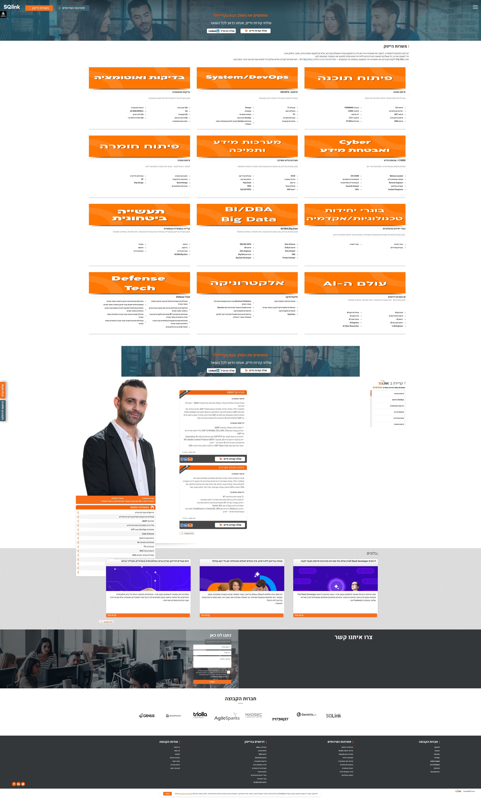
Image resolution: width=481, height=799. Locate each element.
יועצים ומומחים (347, 768)
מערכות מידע (182, 251)
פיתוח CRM (398, 121)
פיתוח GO (399, 107)
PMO (249, 186)
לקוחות (177, 754)
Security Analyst (352, 186)
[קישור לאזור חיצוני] (182, 459)
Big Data (308, 59)
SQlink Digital (435, 761)
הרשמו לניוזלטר (3, 410)
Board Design (182, 182)
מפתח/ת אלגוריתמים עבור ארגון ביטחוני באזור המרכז (123, 304)
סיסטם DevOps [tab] (398, 399)
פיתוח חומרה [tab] (399, 424)
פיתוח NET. (398, 114)
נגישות (3, 16)
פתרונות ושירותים (73, 8)
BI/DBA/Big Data (289, 228)
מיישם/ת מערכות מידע (144, 512)
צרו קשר (177, 751)
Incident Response (395, 189)
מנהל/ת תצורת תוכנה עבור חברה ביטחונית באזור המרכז (125, 315)
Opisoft (437, 747)
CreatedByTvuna (469, 791)
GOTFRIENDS (435, 765)
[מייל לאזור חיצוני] (190, 459)
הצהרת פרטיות (175, 758)
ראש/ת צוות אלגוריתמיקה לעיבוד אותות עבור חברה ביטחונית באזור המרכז (124, 309)
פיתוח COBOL (353, 111)
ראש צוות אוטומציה (180, 121)
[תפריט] (475, 7)
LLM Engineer (397, 326)
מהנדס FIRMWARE (352, 107)
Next (349, 719)
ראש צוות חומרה (181, 176)
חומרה (141, 244)
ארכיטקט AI (354, 316)
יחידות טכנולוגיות (396, 111)
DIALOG (437, 768)
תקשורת (248, 111)
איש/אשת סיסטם (146, 538)
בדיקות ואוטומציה (181, 92)
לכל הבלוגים (108, 622)
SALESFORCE (245, 189)
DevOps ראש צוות (244, 118)
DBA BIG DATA (245, 244)
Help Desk (247, 182)
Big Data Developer (243, 257)
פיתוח (185, 244)
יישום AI (399, 319)
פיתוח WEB (262, 754)
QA (186, 111)
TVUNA (437, 758)
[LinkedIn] (18, 784)
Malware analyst (396, 176)
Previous (132, 719)
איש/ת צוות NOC (147, 550)
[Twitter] (23, 784)
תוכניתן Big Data (244, 254)
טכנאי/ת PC (149, 546)
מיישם (292, 182)
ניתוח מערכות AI (396, 322)
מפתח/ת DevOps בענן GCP (142, 529)
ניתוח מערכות (246, 179)
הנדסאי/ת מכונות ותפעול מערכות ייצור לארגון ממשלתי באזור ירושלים (233, 315)
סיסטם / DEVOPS (289, 92)
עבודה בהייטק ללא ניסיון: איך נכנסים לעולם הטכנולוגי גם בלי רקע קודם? (247, 561)
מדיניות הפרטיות (185, 793)
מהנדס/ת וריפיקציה (180, 179)
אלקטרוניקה (292, 297)
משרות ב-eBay (261, 747)
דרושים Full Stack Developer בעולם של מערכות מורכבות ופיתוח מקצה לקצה (338, 561)
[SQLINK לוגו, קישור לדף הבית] (12, 7)
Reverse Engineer (396, 182)
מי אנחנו (177, 747)
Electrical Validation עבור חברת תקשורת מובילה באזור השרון (232, 302)
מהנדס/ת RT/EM (352, 121)
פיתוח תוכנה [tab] (399, 393)
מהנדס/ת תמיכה (289, 118)
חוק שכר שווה (175, 768)
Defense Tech (183, 297)
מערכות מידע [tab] (399, 418)
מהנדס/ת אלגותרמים (180, 186)
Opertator (291, 314)
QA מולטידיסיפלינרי (135, 118)
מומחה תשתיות (245, 114)
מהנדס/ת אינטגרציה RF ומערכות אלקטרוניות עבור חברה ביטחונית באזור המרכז (168, 315)
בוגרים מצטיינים (397, 247)
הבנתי (168, 793)
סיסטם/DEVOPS (260, 758)
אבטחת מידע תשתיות (351, 179)
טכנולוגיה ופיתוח (347, 747)
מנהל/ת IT (291, 107)
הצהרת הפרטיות (216, 676)
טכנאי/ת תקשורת (288, 121)
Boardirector (435, 772)
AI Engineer (354, 322)
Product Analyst (289, 257)
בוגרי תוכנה (398, 244)
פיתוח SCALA (290, 247)
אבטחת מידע (138, 251)
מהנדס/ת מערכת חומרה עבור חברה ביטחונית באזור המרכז (124, 322)
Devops (248, 107)
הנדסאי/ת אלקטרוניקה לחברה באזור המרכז (279, 307)
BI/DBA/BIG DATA (260, 782)
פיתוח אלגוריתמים (396, 316)
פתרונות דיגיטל (348, 758)
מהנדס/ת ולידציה (136, 176)
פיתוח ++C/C (354, 118)
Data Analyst (290, 251)
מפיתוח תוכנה (325, 59)
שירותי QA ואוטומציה (345, 761)
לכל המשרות (189, 533)
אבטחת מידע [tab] (399, 412)
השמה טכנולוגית (347, 775)
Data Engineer (245, 251)
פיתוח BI (248, 247)
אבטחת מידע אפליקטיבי (349, 182)
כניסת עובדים (175, 765)
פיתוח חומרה (183, 160)
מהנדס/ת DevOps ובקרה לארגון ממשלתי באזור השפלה (233, 122)
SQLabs (437, 754)
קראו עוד (299, 615)
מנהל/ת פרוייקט (245, 176)
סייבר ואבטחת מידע (346, 772)
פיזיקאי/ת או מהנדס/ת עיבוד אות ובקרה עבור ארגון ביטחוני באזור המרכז (168, 309)
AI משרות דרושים (396, 297)
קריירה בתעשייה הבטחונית (177, 228)
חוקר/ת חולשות (397, 186)
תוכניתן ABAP (148, 521)
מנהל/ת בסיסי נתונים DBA (143, 555)
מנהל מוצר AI (354, 319)
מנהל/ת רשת (290, 111)
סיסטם (140, 247)
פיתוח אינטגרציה (396, 118)
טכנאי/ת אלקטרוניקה (287, 311)
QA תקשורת (183, 114)
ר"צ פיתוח (355, 114)
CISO (357, 189)
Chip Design (138, 182)
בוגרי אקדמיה (261, 779)
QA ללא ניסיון (138, 114)
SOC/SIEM (355, 176)
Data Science (290, 244)
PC (294, 114)
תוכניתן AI (399, 312)
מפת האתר (176, 761)
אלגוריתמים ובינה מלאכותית (177, 327)
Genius (437, 751)
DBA (293, 254)
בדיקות (185, 247)
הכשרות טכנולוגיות (346, 765)
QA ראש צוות (182, 107)
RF (142, 179)
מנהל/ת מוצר (290, 186)
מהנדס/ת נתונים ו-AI (145, 542)
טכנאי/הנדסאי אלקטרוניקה (284, 301)
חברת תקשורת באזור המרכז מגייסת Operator (234, 307)
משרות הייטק (40, 8)
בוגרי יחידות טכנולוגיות (394, 228)
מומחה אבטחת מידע (395, 179)
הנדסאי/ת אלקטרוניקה (242, 311)
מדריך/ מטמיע (290, 179)
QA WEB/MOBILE (136, 111)
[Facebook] (14, 784)
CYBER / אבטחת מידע (394, 160)
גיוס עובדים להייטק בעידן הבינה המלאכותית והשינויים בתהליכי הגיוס (155, 561)
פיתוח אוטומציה (137, 107)
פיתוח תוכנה (399, 92)
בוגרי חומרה (354, 244)
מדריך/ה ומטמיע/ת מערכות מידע (140, 525)
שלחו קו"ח (3, 390)
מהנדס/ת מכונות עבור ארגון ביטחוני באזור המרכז (125, 301)
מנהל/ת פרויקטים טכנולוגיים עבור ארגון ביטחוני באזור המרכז (169, 302)
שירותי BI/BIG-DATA (346, 751)
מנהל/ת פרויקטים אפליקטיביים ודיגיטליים (136, 516)
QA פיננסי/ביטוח (181, 118)
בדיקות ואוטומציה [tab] (397, 406)
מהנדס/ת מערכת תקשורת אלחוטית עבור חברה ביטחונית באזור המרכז (170, 322)
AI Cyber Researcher (351, 326)
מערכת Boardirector (346, 754)
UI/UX (293, 176)
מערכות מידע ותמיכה (287, 160)
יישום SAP (291, 189)
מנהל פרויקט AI (353, 312)
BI (301, 59)
